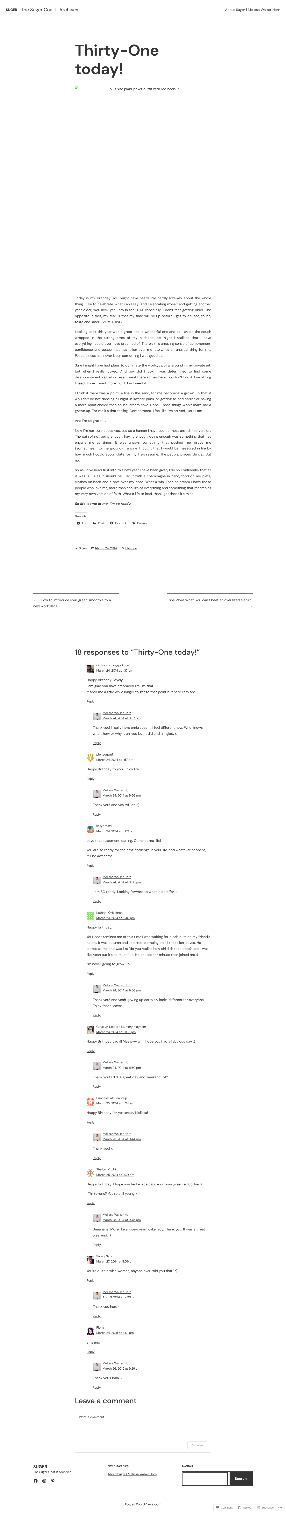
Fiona (100, 1327)
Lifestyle (131, 548)
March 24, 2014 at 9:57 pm (121, 718)
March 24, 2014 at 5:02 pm (115, 831)
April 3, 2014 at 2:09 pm (119, 1297)
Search (241, 1478)
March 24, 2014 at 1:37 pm (114, 670)
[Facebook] (35, 1481)
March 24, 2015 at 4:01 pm (115, 1333)
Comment (197, 1445)
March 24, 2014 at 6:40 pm (115, 918)
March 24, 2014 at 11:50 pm (122, 1068)
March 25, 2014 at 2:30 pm (115, 1175)
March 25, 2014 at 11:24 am (115, 1103)
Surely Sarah (105, 1256)
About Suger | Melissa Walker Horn (252, 9)
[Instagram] (44, 1481)
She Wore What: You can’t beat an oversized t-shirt (210, 600)
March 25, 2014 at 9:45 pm (122, 1220)
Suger (11, 9)
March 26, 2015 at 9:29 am (121, 1368)
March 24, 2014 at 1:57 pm (114, 760)
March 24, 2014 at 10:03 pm (116, 1032)
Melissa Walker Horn (117, 713)
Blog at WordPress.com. (143, 1504)
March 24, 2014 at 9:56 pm (122, 795)
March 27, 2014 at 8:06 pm (115, 1261)
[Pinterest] (52, 1481)
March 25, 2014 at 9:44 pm (122, 1139)
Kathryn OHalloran (109, 913)
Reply (91, 701)
